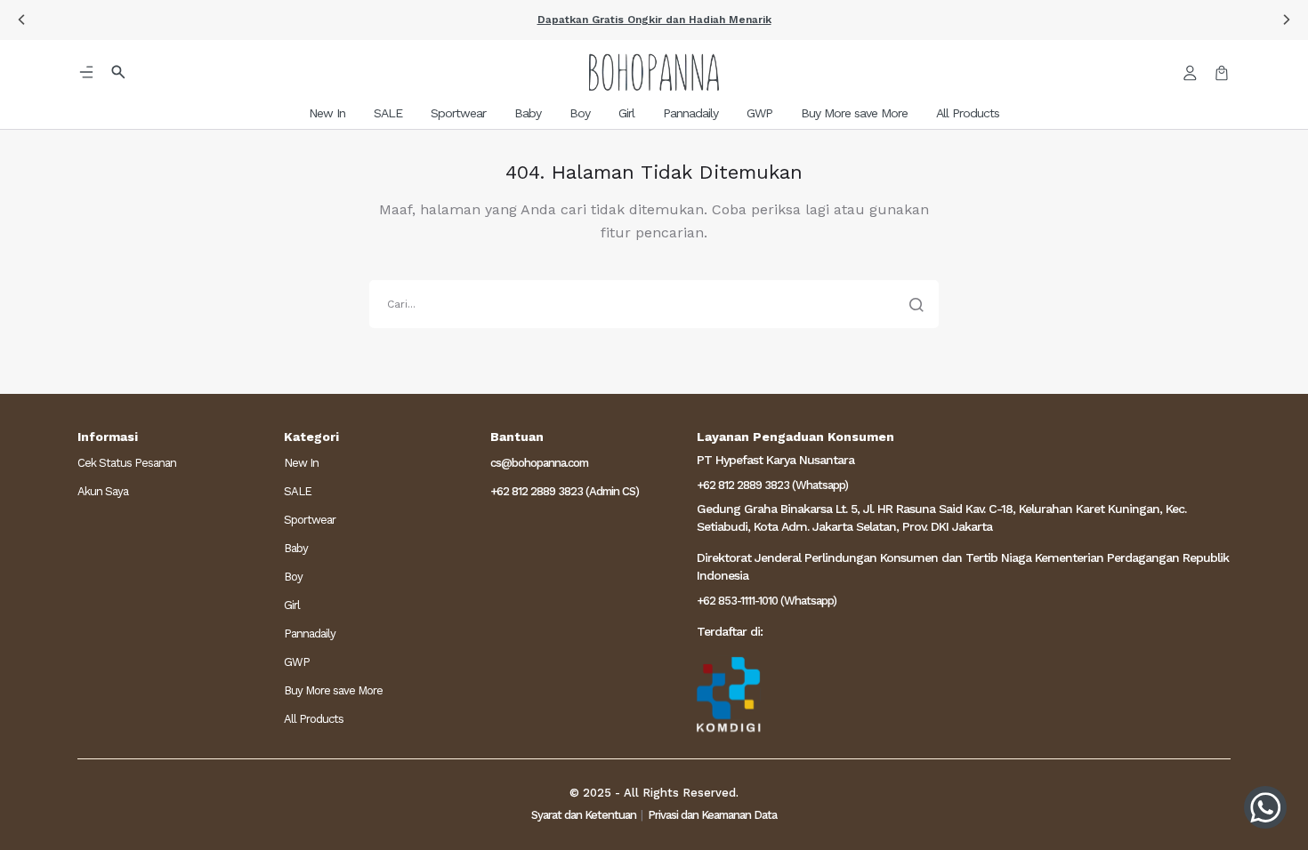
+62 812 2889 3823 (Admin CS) (564, 491)
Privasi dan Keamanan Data (712, 815)
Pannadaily (309, 633)
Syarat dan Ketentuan (583, 815)
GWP (297, 662)
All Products (313, 719)
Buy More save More (333, 690)
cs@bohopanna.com (539, 462)
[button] (654, 20)
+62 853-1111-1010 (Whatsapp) (766, 600)
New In (301, 462)
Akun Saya (102, 491)
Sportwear (309, 519)
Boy (293, 576)
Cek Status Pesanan (126, 462)
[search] (654, 304)
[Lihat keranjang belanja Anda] (1222, 72)
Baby (296, 548)
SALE (297, 491)
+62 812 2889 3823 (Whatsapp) (772, 485)
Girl (292, 605)
